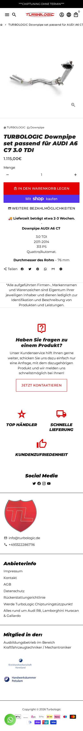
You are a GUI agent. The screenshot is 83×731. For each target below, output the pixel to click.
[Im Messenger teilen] (61, 269)
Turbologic (53, 709)
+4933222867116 (19, 544)
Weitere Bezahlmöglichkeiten (43, 208)
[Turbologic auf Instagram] (44, 483)
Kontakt (10, 578)
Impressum (13, 571)
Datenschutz (14, 591)
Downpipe (35, 127)
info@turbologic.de (22, 538)
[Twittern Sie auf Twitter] (30, 269)
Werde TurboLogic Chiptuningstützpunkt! (38, 604)
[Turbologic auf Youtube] (48, 483)
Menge (9, 167)
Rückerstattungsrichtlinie (24, 597)
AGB (7, 584)
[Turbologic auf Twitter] (34, 483)
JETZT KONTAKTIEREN (41, 385)
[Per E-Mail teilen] (53, 269)
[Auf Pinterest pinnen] (38, 269)
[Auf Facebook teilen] (22, 269)
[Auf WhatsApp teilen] (45, 269)
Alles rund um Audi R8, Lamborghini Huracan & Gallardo (41, 613)
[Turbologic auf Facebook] (39, 483)
